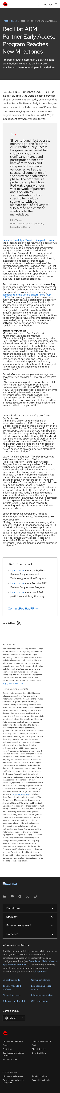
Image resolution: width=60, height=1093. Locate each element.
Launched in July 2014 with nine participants (28, 240)
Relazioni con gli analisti (14, 1001)
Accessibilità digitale (41, 1080)
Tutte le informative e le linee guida (13, 1081)
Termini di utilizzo (39, 1076)
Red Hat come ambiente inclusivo (13, 1054)
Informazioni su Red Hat (13, 1041)
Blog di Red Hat (39, 1049)
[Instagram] (35, 897)
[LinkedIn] (4, 897)
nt (13, 294)
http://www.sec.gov (20, 794)
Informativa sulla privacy (13, 1076)
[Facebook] (20, 897)
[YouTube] (12, 897)
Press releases (10, 20)
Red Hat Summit (10, 1059)
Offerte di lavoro (39, 1001)
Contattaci (7, 1049)
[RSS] (19, 623)
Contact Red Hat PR (21, 608)
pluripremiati (40, 971)
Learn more (17, 570)
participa (7, 294)
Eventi (5, 1045)
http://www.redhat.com (13, 683)
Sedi (34, 1045)
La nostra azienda (11, 979)
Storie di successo (11, 995)
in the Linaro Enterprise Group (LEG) (27, 296)
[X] (27, 897)
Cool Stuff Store (39, 1053)
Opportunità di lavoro (41, 1041)
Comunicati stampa (40, 979)
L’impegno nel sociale (42, 995)
